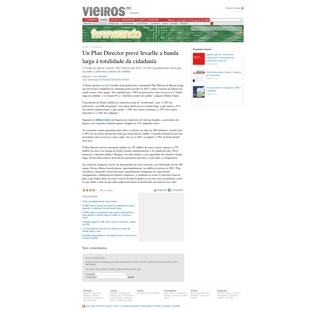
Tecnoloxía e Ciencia (202, 49)
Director (157, 306)
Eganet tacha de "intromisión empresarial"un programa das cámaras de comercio (220, 57)
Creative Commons (130, 306)
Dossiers (234, 295)
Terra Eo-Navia (152, 293)
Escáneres (88, 298)
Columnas (96, 293)
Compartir (177, 190)
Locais (114, 20)
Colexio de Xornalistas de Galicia (227, 28)
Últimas (95, 295)
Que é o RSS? (113, 306)
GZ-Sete (140, 293)
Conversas (176, 295)
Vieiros (107, 12)
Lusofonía (155, 23)
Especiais (153, 20)
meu (238, 8)
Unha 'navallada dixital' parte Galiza (99, 201)
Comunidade (128, 20)
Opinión (86, 293)
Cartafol (174, 23)
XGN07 (220, 298)
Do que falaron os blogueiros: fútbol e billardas (223, 89)
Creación (236, 293)
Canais (104, 20)
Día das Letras (224, 293)
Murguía (184, 23)
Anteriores (98, 298)
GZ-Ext (141, 20)
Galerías (87, 295)
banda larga (93, 80)
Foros (171, 293)
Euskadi (194, 295)
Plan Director (123, 80)
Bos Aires (205, 293)
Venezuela (204, 295)
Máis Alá (88, 23)
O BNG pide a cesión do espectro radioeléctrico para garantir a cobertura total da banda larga (108, 206)
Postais (167, 295)
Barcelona (195, 293)
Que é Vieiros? (98, 306)
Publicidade (134, 13)
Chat (166, 293)
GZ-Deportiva (127, 23)
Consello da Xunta (108, 80)
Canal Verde (142, 23)
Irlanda (194, 298)
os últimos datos (102, 120)
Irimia (165, 23)
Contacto (176, 306)
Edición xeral (211, 64)
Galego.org (113, 23)
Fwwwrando (99, 23)
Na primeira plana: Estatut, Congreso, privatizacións (224, 74)
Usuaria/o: (90, 274)
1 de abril (229, 298)
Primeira (92, 20)
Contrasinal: (91, 277)
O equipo (166, 306)
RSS (87, 306)
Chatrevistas (181, 293)
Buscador (92, 300)
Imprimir (162, 190)
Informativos (223, 295)
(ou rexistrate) (238, 11)
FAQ (85, 300)
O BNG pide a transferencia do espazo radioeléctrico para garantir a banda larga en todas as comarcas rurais (108, 215)
